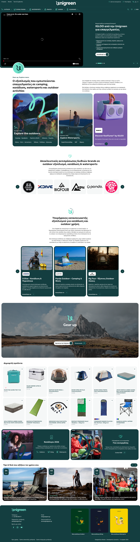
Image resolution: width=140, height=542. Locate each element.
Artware (104, 539)
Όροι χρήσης (15, 539)
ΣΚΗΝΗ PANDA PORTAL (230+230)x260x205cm (101, 390)
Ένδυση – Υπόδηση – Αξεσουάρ (43, 142)
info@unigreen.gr (45, 516)
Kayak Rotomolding (66, 142)
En (137, 1)
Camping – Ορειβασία (21, 138)
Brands (10, 1)
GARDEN (60, 9)
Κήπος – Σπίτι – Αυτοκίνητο (23, 142)
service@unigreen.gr (46, 521)
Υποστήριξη (128, 1)
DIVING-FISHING (21, 9)
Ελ (135, 1)
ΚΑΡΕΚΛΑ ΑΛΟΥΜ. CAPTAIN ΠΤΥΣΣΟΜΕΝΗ (124, 422)
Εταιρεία (4, 1)
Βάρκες (82, 142)
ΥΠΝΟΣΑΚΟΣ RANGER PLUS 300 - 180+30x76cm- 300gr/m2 (103, 422)
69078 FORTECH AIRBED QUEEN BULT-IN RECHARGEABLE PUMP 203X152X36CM (126, 391)
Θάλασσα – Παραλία (47, 138)
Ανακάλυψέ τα (101, 54)
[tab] (96, 63)
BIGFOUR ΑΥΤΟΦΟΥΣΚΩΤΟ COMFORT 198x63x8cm (34, 422)
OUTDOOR (7, 9)
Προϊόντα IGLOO (34, 138)
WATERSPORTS (36, 9)
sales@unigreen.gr (17, 521)
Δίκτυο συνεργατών (115, 1)
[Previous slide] (134, 63)
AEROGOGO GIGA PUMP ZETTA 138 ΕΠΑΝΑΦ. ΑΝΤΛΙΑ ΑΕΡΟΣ (58, 422)
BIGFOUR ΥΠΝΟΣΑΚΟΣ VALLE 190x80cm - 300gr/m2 (80, 422)
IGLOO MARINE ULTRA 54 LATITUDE (34, 386)
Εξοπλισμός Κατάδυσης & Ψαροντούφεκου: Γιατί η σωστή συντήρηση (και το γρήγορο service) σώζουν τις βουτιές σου (68, 498)
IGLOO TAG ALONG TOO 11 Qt (12, 390)
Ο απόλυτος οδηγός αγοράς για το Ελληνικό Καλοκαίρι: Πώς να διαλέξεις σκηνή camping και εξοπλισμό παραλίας (24, 498)
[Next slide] (137, 63)
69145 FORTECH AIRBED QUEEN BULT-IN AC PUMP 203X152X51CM (13, 422)
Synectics (116, 539)
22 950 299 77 (16, 516)
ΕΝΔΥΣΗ (49, 9)
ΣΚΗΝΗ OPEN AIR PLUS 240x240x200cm (78, 390)
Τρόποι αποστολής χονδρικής (27, 539)
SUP (76, 142)
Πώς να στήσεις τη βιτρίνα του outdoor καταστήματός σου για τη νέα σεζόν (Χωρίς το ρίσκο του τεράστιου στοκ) (115, 498)
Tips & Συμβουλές (18, 1)
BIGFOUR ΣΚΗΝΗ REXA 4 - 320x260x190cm (56, 390)
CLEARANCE (72, 9)
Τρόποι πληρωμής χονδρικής (44, 539)
